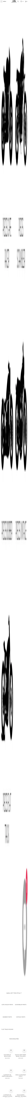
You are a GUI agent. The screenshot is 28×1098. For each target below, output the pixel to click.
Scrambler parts (21, 1000)
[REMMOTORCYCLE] (14, 1)
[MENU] (1, 1)
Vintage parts (21, 1012)
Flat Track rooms (7, 1025)
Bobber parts (7, 1012)
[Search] (18, 1)
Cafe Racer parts (7, 1000)
